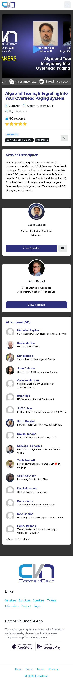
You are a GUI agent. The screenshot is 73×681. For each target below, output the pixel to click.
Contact (26, 606)
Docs (28, 669)
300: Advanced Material (19, 140)
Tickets (51, 600)
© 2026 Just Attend (36, 676)
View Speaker (31, 248)
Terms (40, 669)
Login (37, 606)
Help (18, 669)
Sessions (10, 600)
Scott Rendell (36, 224)
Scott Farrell (36, 281)
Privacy (53, 669)
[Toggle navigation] (67, 4)
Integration (42, 140)
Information (12, 606)
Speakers (38, 600)
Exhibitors (24, 600)
